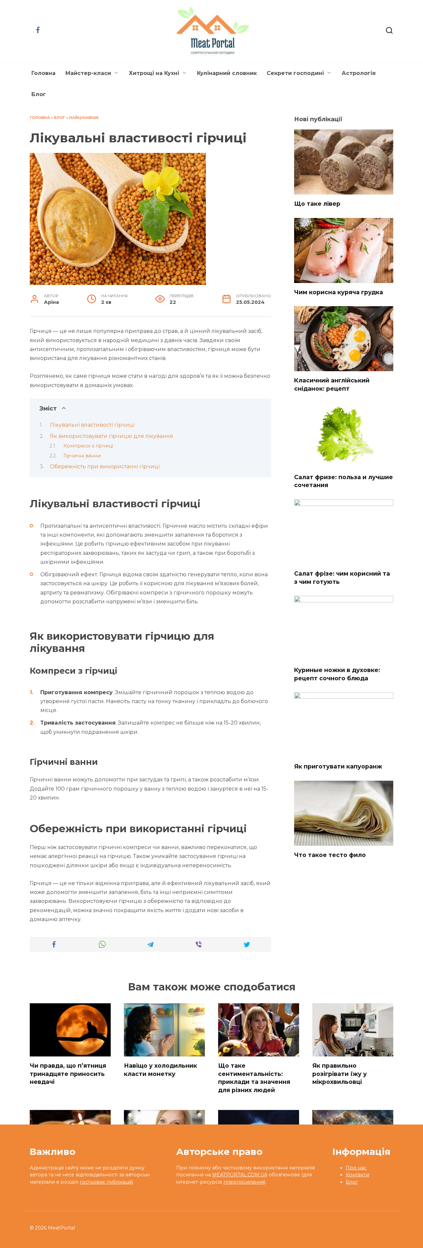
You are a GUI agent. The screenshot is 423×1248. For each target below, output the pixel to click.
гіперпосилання (243, 1182)
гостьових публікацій (106, 1182)
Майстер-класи (88, 73)
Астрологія (359, 73)
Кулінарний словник (227, 73)
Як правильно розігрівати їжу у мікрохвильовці (339, 1073)
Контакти (357, 1175)
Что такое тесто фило (330, 854)
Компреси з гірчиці (88, 446)
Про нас (356, 1168)
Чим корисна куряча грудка (338, 292)
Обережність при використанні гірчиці (105, 466)
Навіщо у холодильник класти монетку (160, 1069)
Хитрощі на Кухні (154, 73)
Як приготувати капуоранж (338, 766)
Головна (43, 73)
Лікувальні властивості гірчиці (92, 425)
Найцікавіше (84, 117)
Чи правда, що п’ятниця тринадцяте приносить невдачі (68, 1073)
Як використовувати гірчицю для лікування (111, 436)
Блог (38, 94)
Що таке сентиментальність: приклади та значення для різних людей (254, 1077)
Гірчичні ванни (82, 456)
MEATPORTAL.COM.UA (239, 1175)
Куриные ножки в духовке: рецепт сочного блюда (337, 674)
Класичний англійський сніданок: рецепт (331, 384)
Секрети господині (295, 73)
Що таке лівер (317, 203)
